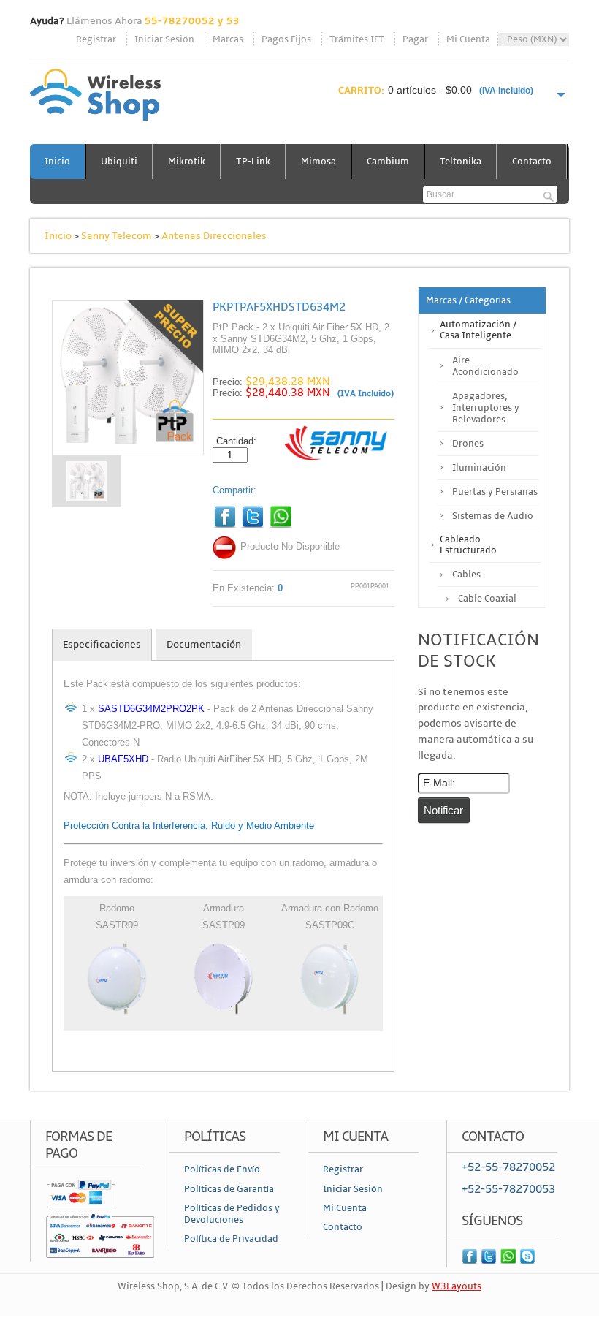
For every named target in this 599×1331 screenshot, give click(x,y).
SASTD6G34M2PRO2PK (151, 708)
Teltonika (460, 161)
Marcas (228, 39)
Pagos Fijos (286, 39)
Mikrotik (186, 161)
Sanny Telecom (116, 236)
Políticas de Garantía (229, 1189)
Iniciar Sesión (164, 39)
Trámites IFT (356, 39)
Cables (466, 574)
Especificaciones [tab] (102, 644)
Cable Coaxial (487, 598)
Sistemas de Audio (492, 516)
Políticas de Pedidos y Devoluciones (232, 1214)
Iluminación (479, 468)
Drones (468, 444)
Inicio (57, 161)
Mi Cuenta (468, 39)
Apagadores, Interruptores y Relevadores (485, 407)
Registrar (96, 39)
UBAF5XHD (123, 759)
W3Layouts (456, 1286)
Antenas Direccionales (214, 236)
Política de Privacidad (231, 1239)
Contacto (532, 161)
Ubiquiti (119, 161)
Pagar (415, 39)
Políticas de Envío (222, 1169)
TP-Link (253, 161)
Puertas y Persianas (495, 492)
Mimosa (318, 161)
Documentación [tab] (204, 644)
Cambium (388, 161)
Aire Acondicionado (485, 366)
